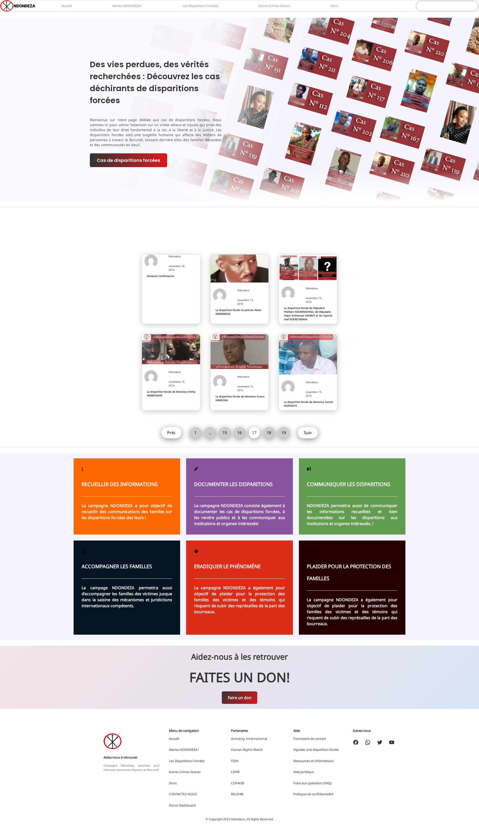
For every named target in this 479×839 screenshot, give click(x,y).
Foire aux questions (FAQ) (312, 783)
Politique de (302, 794)
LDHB (235, 772)
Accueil (174, 738)
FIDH (235, 761)
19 (283, 432)
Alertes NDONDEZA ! (184, 749)
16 (239, 432)
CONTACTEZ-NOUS (183, 794)
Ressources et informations (313, 761)
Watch (258, 749)
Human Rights (241, 749)
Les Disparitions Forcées (187, 761)
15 (225, 432)
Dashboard (187, 805)
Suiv (308, 432)
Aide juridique (303, 772)
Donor (174, 805)
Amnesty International (249, 738)
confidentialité (322, 794)
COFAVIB (237, 783)
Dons (173, 783)
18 (269, 432)
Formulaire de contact (309, 738)
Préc (171, 432)
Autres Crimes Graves (185, 772)
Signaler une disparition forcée (316, 749)
